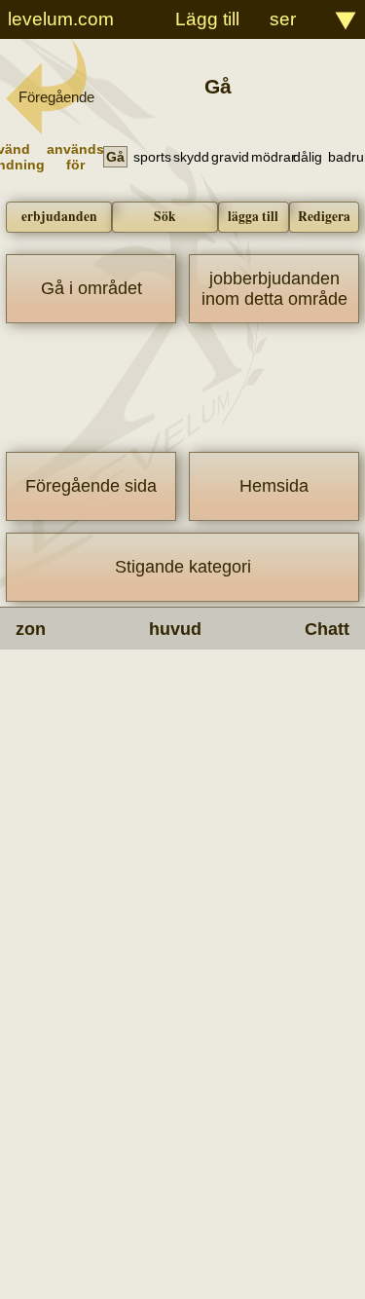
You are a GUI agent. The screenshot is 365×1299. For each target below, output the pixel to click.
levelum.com (61, 19)
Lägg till (207, 19)
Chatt (327, 629)
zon (31, 629)
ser (283, 19)
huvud (175, 629)
